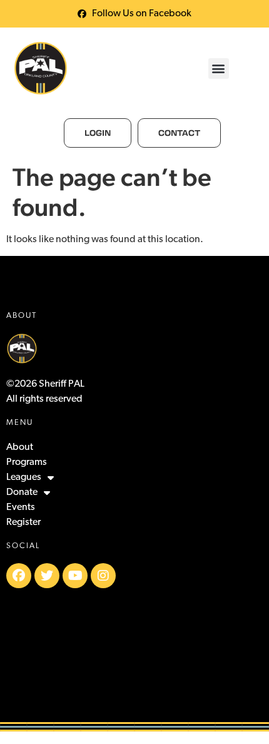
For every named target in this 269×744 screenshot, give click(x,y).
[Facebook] (18, 575)
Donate (22, 492)
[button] (218, 68)
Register (23, 522)
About (19, 447)
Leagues (23, 477)
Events (20, 507)
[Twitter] (46, 575)
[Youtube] (75, 575)
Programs (26, 462)
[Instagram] (103, 575)
